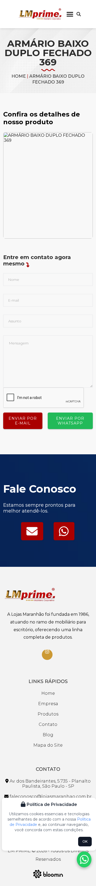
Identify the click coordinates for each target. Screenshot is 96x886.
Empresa (48, 703)
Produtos (48, 714)
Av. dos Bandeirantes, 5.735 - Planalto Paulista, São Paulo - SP (50, 784)
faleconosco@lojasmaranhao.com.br (50, 796)
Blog (48, 734)
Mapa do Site (48, 745)
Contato (48, 724)
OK (84, 841)
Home (18, 76)
